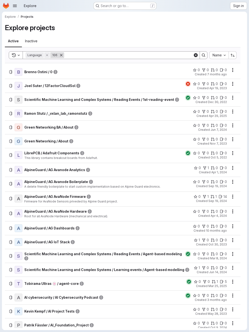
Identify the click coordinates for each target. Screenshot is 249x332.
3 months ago (217, 300)
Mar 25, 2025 (217, 286)
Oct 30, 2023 (217, 244)
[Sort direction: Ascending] (233, 55)
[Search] (203, 55)
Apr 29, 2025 (218, 116)
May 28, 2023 (217, 313)
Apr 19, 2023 (218, 88)
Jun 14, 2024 (218, 272)
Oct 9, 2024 (218, 327)
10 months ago (216, 230)
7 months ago (217, 74)
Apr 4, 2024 (219, 216)
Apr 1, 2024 (219, 172)
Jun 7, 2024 (219, 129)
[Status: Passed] (188, 98)
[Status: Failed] (188, 84)
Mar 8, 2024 (218, 258)
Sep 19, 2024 (217, 186)
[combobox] (219, 55)
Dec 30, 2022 (217, 102)
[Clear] (196, 55)
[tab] (13, 41)
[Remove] (61, 55)
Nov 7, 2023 (218, 143)
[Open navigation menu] (15, 6)
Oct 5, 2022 (219, 157)
